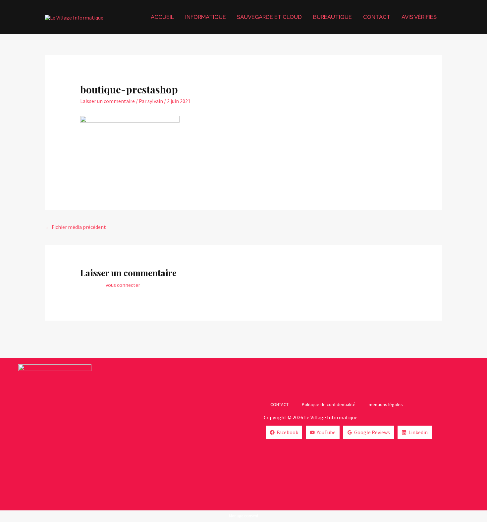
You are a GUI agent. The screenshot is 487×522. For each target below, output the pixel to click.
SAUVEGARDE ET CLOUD (269, 17)
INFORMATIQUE (205, 17)
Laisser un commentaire (107, 101)
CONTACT (377, 17)
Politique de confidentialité (328, 404)
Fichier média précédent (75, 227)
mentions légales (386, 404)
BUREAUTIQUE (332, 17)
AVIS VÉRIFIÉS (419, 17)
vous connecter (123, 285)
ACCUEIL (162, 17)
